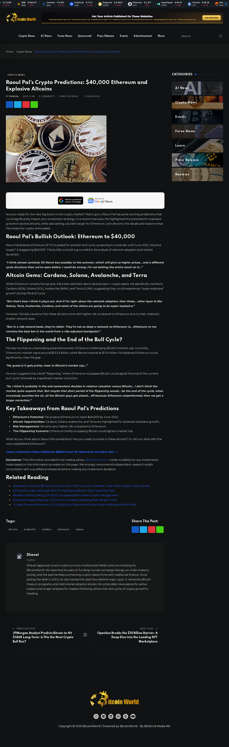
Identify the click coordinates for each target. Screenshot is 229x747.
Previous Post (26, 628)
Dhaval (14, 96)
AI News (46, 36)
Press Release (105, 36)
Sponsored (84, 36)
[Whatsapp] (34, 104)
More (161, 36)
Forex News (64, 36)
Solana (79, 529)
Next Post (147, 628)
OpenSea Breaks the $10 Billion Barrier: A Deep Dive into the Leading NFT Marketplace (127, 637)
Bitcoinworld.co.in (97, 459)
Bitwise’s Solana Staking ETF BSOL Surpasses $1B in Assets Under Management (66, 495)
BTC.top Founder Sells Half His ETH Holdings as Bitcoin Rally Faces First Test (64, 490)
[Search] (220, 36)
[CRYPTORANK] (226, 4)
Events (124, 36)
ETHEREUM (64, 529)
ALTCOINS (13, 529)
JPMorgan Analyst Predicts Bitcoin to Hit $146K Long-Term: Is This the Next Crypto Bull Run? (43, 637)
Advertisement (143, 36)
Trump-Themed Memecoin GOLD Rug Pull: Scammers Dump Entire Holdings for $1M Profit (74, 504)
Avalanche (30, 529)
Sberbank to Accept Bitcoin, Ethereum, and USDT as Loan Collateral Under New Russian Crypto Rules (81, 486)
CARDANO (46, 529)
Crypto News (26, 36)
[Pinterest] (26, 104)
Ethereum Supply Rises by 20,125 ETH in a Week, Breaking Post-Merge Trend (65, 500)
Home (9, 51)
